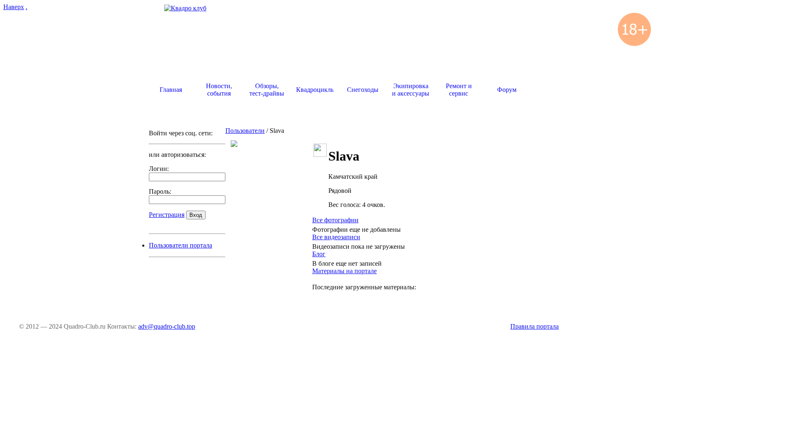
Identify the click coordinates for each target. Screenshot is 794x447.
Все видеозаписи (336, 236)
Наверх (13, 6)
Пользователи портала (180, 245)
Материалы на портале (344, 270)
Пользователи (245, 130)
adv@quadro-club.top (166, 326)
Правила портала (534, 326)
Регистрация (166, 214)
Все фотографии (335, 219)
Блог (318, 253)
